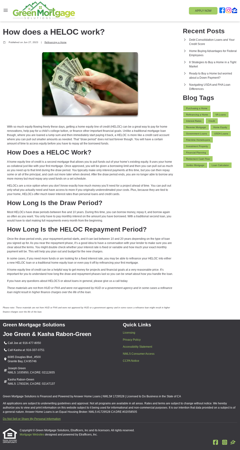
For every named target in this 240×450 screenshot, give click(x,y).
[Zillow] (234, 10)
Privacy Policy (132, 339)
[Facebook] (222, 10)
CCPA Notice (131, 360)
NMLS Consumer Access (138, 353)
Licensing (129, 332)
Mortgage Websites (32, 434)
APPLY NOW (203, 10)
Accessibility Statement (137, 346)
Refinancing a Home (56, 42)
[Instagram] (228, 10)
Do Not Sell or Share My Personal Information (32, 418)
